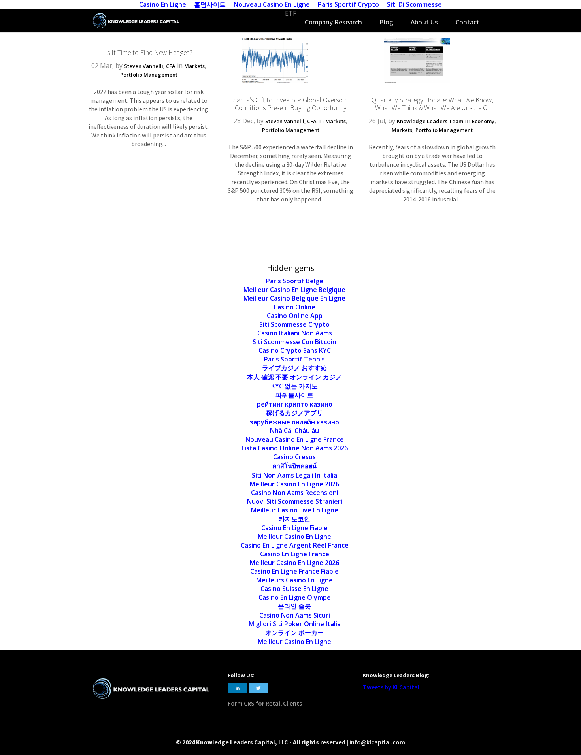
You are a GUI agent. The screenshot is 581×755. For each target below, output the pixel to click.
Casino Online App (295, 315)
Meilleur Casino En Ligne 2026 (294, 484)
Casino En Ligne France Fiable (294, 571)
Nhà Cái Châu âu (294, 430)
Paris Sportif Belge (294, 281)
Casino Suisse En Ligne (294, 588)
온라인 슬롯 (294, 606)
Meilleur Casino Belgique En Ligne (294, 298)
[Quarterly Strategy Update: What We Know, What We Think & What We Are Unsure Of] (417, 80)
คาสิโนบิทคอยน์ (294, 465)
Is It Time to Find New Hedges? (148, 52)
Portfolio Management (148, 74)
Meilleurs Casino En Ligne (294, 580)
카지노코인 (294, 518)
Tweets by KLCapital (391, 687)
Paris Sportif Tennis (294, 359)
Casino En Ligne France (294, 554)
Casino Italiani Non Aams (294, 333)
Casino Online (294, 307)
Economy (483, 121)
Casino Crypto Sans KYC (294, 350)
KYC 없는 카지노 (294, 386)
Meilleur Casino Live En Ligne (294, 510)
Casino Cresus (294, 456)
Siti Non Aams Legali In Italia (294, 475)
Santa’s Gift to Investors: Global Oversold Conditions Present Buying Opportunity (290, 103)
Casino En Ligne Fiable (294, 527)
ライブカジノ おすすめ (294, 367)
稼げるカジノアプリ (294, 413)
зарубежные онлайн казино (294, 422)
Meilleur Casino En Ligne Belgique (294, 289)
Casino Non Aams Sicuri (294, 615)
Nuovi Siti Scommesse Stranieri (294, 501)
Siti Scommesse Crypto (294, 324)
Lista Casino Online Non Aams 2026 (294, 448)
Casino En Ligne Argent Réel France (295, 545)
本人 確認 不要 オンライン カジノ (294, 377)
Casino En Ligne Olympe (294, 597)
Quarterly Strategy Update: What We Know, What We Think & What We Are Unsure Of (432, 103)
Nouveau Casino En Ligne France (294, 439)
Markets (194, 66)
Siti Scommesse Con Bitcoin (294, 341)
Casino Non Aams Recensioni (294, 492)
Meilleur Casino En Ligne (294, 536)
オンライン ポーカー (294, 632)
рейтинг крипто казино (294, 404)
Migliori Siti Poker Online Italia (295, 623)
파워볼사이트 (294, 395)
